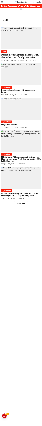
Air (38, 6)
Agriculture (12, 6)
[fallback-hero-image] (21, 38)
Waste (26, 6)
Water (20, 6)
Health (4, 6)
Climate (33, 6)
